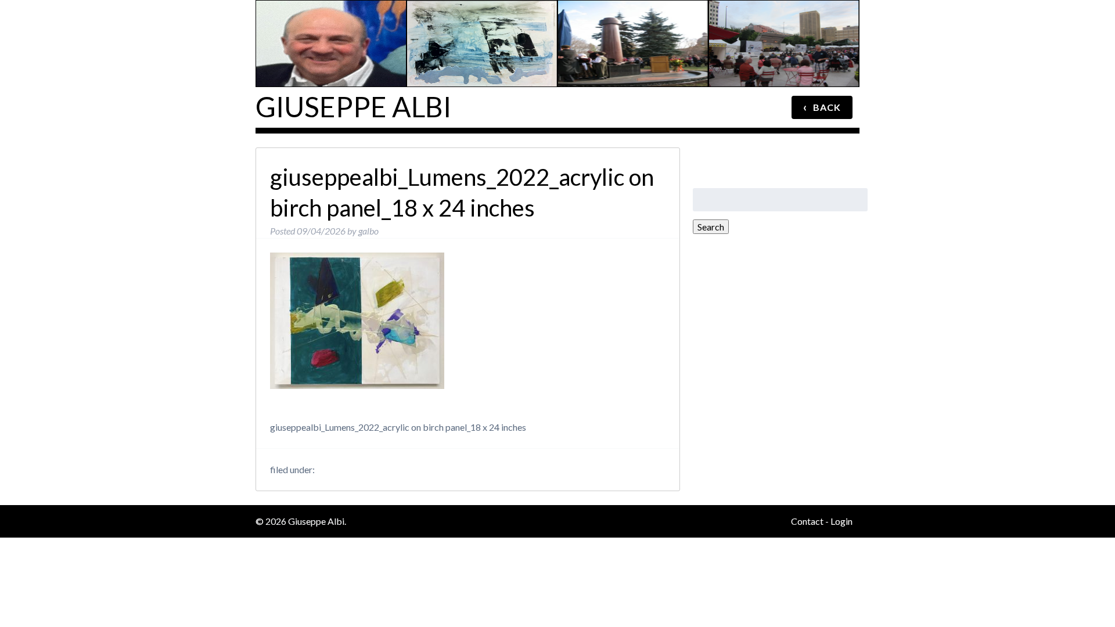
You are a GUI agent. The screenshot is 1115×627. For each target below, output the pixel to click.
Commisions (634, 14)
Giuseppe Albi (353, 106)
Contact (807, 521)
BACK (822, 107)
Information (332, 14)
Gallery (484, 14)
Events (786, 14)
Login (841, 521)
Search (710, 226)
